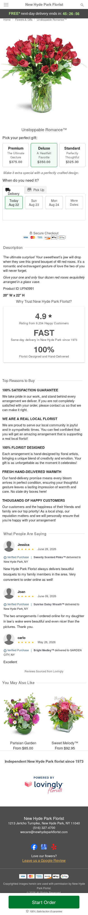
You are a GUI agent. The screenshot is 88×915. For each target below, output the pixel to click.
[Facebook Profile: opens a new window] (34, 847)
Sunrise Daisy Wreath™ (49, 604)
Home (7, 19)
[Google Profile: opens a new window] (44, 847)
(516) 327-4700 (44, 827)
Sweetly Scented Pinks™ (50, 557)
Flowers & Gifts (23, 19)
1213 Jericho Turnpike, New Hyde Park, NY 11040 (44, 823)
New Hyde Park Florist (44, 4)
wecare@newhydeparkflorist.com (44, 832)
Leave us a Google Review (44, 860)
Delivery (13, 192)
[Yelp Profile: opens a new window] (54, 847)
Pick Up (38, 189)
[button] (78, 905)
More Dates (74, 202)
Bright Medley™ (44, 650)
